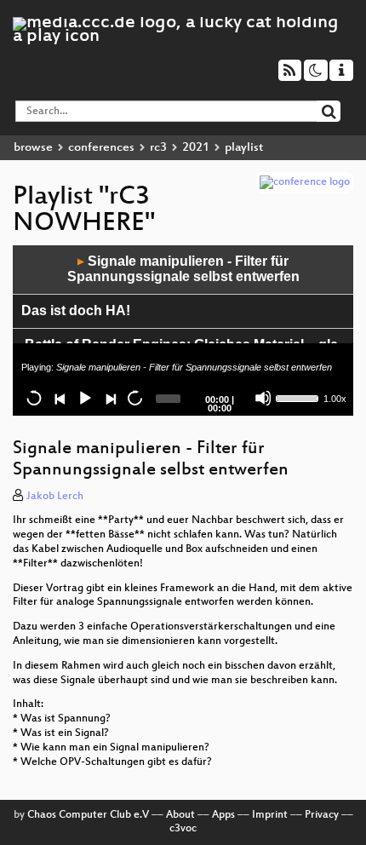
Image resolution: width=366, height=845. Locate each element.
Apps (223, 815)
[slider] (298, 397)
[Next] (109, 397)
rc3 (158, 148)
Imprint (270, 815)
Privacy (322, 815)
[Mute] (263, 397)
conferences (101, 148)
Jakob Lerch (54, 497)
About (180, 815)
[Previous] (59, 397)
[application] (183, 330)
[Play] (84, 397)
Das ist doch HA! (75, 310)
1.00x (334, 399)
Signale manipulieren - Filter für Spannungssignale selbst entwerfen (183, 269)
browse (33, 148)
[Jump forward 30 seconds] (134, 397)
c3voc (183, 829)
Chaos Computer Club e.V (88, 815)
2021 (195, 148)
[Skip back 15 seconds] (34, 397)
